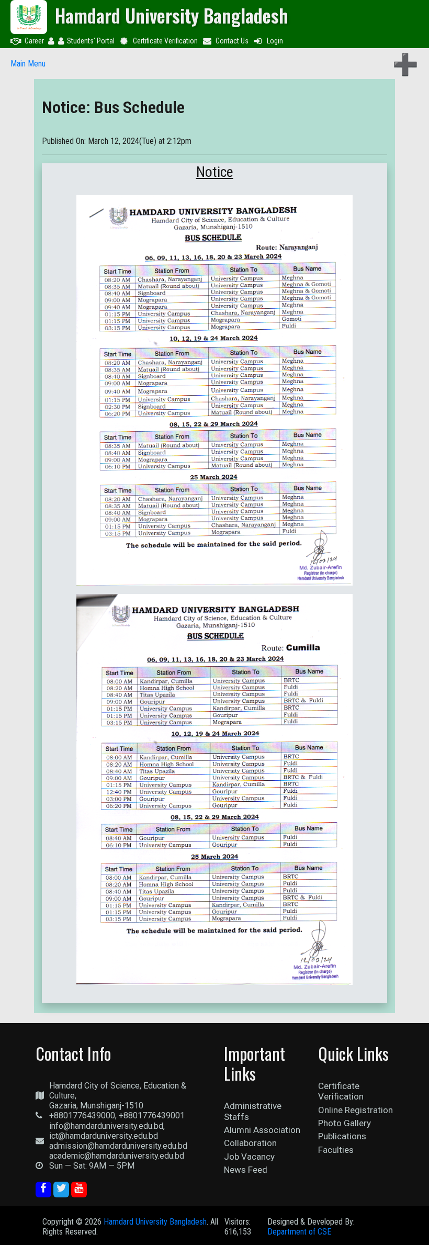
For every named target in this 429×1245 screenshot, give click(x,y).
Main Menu (28, 64)
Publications (342, 1136)
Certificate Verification (165, 41)
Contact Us (232, 41)
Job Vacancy (249, 1156)
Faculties (336, 1150)
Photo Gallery (344, 1123)
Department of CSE (299, 1232)
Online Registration (355, 1110)
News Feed (245, 1169)
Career (34, 41)
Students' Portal (91, 41)
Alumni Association (262, 1130)
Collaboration (250, 1143)
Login (275, 41)
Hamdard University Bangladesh (155, 1222)
